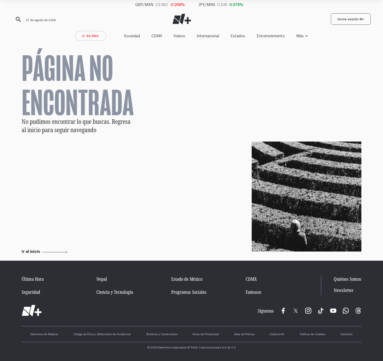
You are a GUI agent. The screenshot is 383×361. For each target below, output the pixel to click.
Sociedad (132, 35)
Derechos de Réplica (44, 334)
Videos (179, 35)
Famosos (253, 292)
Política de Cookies (312, 334)
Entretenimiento (271, 35)
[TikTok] (321, 311)
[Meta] (283, 311)
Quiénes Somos (347, 279)
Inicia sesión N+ (350, 20)
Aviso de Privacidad (206, 334)
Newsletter (344, 290)
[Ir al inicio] (32, 311)
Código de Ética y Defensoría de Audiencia (102, 334)
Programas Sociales (189, 292)
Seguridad (31, 292)
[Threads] (358, 311)
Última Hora (33, 279)
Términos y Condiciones (161, 334)
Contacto (346, 334)
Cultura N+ (277, 334)
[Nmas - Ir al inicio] (182, 19)
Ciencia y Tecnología (114, 292)
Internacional (208, 35)
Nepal (101, 279)
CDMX (156, 35)
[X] (296, 311)
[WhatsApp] (346, 311)
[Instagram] (308, 311)
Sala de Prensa (244, 334)
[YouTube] (333, 311)
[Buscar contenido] (17, 19)
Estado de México (186, 279)
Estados (238, 35)
